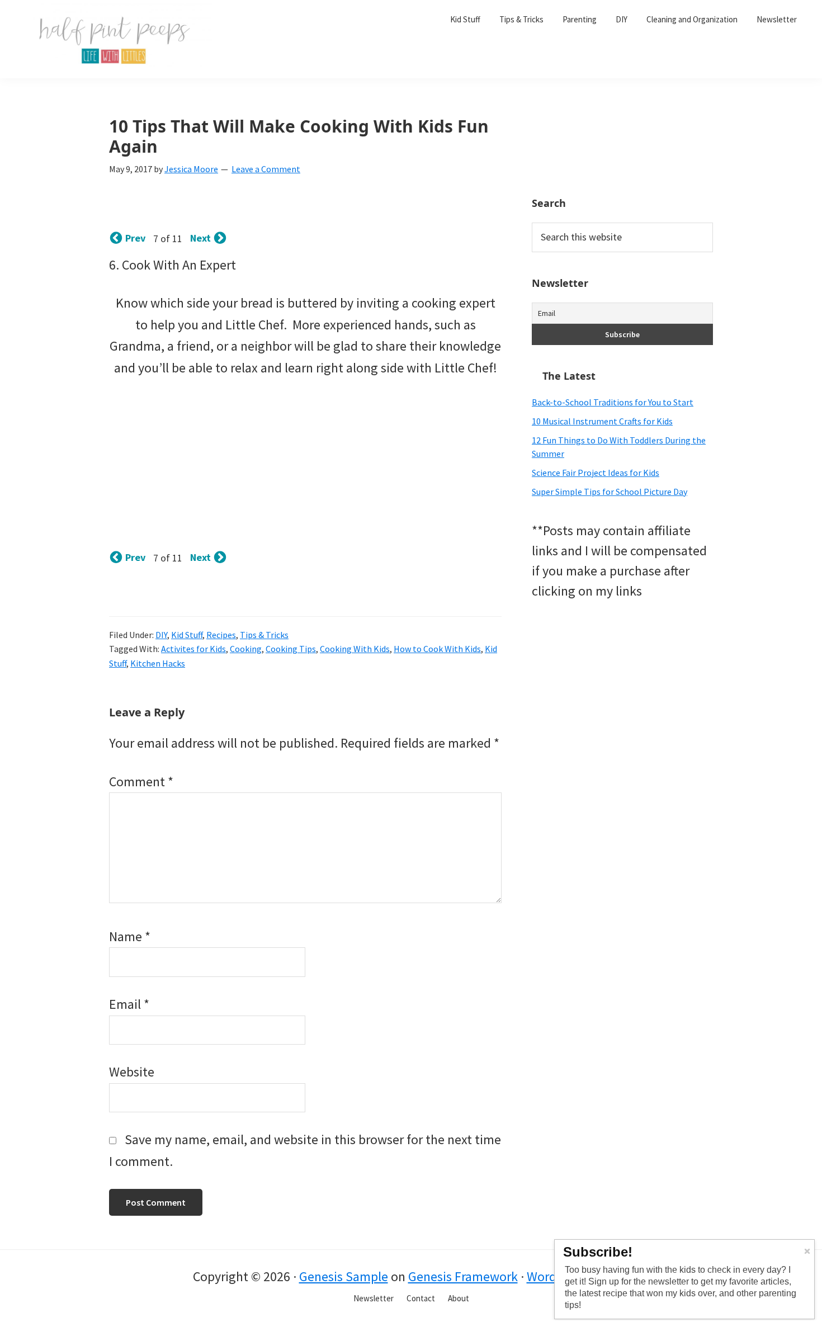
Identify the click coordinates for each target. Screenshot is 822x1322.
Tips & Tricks (264, 634)
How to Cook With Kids (437, 648)
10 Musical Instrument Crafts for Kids (602, 421)
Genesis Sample (343, 1276)
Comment (141, 781)
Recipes (221, 634)
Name (129, 936)
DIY (161, 634)
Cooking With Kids (355, 648)
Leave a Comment (266, 168)
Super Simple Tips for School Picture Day (609, 491)
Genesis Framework (463, 1276)
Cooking (246, 648)
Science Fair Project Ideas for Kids (595, 472)
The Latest (569, 376)
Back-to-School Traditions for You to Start (612, 402)
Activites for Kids (193, 648)
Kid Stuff (186, 634)
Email (129, 1004)
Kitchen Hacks (157, 663)
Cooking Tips (291, 648)
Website (131, 1071)
